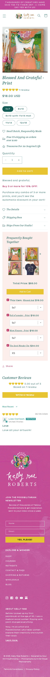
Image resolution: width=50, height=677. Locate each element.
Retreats (11, 566)
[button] (4, 16)
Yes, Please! (24, 540)
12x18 (23, 122)
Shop (9, 556)
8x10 (21, 109)
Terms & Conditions (13, 669)
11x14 (9, 122)
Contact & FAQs (15, 570)
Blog (9, 584)
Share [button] (9, 366)
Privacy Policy (33, 669)
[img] (10, 414)
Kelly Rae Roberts (19, 656)
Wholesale (12, 580)
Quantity (8, 153)
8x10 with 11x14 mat (18, 115)
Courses (11, 561)
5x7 (8, 109)
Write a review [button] (25, 395)
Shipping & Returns (17, 575)
